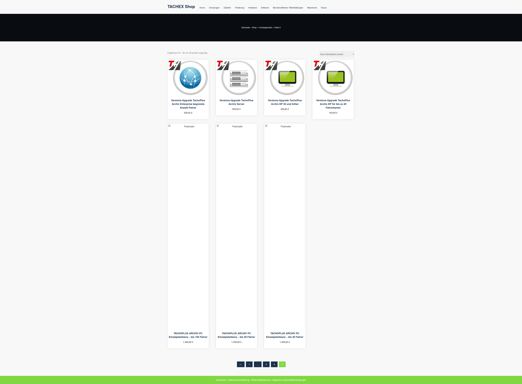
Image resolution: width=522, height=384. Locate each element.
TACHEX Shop (181, 6)
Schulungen (214, 7)
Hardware (252, 7)
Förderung (239, 7)
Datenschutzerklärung (239, 379)
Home (202, 7)
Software (265, 7)
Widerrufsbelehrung (260, 379)
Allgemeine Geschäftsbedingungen (289, 379)
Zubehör (227, 7)
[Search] (334, 8)
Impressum (221, 379)
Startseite (245, 27)
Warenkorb (312, 7)
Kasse (324, 7)
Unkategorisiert (265, 27)
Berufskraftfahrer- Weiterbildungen (288, 7)
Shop (254, 27)
